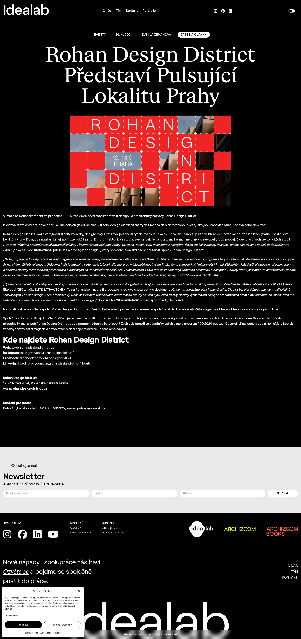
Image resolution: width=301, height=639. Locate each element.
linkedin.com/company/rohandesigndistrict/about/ (53, 363)
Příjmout (23, 624)
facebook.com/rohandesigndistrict (45, 358)
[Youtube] (53, 534)
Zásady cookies (31, 633)
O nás (107, 10)
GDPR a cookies (47, 633)
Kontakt (132, 10)
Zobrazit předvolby (62, 624)
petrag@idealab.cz (91, 408)
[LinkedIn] (230, 11)
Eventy (100, 34)
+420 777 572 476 (113, 532)
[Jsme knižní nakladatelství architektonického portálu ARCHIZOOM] (282, 529)
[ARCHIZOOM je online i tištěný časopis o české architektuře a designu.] (240, 529)
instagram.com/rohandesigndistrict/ (47, 353)
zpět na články (194, 34)
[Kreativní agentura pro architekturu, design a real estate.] (201, 529)
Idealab (26, 11)
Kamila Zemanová (156, 34)
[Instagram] (215, 11)
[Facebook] (223, 11)
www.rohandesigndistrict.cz (33, 347)
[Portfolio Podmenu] (159, 11)
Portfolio (149, 10)
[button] (79, 591)
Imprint (58, 633)
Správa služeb (12, 616)
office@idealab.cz (113, 528)
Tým (118, 10)
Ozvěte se (16, 572)
